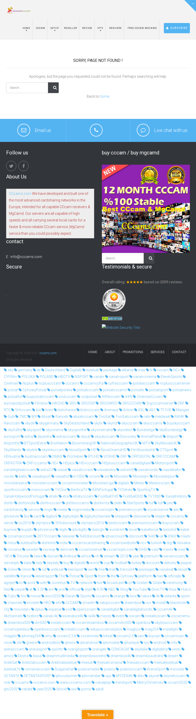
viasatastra (106, 470)
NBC (111, 589)
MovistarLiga (103, 483)
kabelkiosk (149, 529)
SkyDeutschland (76, 423)
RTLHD (93, 456)
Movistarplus (164, 476)
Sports (85, 596)
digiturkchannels (97, 516)
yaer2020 (44, 689)
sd (43, 569)
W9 (34, 416)
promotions (133, 352)
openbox (142, 623)
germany (24, 370)
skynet (153, 676)
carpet (19, 589)
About (110, 352)
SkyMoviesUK (165, 443)
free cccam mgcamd (142, 28)
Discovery (127, 436)
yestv (176, 649)
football (120, 563)
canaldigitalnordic (138, 609)
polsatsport (158, 390)
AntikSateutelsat (63, 662)
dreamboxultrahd (149, 656)
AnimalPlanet (151, 436)
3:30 (40, 589)
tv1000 (78, 476)
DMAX (57, 456)
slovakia (183, 543)
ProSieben (74, 456)
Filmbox (41, 403)
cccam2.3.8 (66, 636)
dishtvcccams (77, 503)
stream (109, 556)
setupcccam (109, 603)
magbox (133, 629)
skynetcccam (174, 676)
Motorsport (164, 463)
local (132, 529)
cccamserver (157, 510)
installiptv (170, 629)
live (99, 583)
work (31, 583)
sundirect (116, 529)
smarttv (88, 603)
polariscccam (130, 669)
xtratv (53, 496)
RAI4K (179, 416)
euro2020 (52, 596)
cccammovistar (74, 483)
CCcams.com (20, 194)
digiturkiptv (70, 516)
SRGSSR (87, 403)
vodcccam (67, 397)
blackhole (177, 603)
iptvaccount (115, 536)
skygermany (48, 423)
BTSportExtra (34, 443)
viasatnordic (147, 470)
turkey (136, 563)
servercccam (174, 556)
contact (179, 352)
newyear (68, 536)
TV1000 (154, 496)
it (36, 569)
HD (93, 450)
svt (106, 476)
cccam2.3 (124, 636)
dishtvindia (26, 503)
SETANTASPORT (37, 676)
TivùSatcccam (127, 416)
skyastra (44, 436)
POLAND (46, 377)
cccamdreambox (89, 623)
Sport (88, 576)
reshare (115, 28)
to (21, 583)
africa (85, 556)
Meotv (138, 483)
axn (90, 569)
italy (38, 563)
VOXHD (109, 456)
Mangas (182, 410)
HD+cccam (88, 463)
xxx (73, 689)
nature (145, 596)
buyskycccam (178, 423)
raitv (147, 416)
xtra (65, 496)
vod (68, 609)
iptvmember (91, 676)
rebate (26, 689)
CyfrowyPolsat (34, 390)
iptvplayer (131, 643)
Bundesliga (145, 430)
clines (26, 569)
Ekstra (22, 656)
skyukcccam (105, 436)
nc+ (143, 543)
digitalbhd (159, 649)
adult (99, 689)
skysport (33, 430)
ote (19, 643)
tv (151, 370)
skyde (29, 423)
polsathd (14, 397)
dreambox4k (120, 656)
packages (146, 569)
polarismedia (88, 669)
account (152, 563)
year (136, 556)
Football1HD (107, 496)
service (33, 510)
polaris (109, 669)
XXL (140, 410)
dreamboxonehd (92, 656)
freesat (87, 662)
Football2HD (132, 496)
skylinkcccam (52, 450)
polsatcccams (114, 390)
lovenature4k (72, 616)
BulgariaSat (64, 669)
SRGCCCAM (131, 403)
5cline (12, 569)
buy (66, 563)
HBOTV (63, 377)
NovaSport (77, 450)
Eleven (70, 596)
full (160, 503)
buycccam (171, 523)
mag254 (151, 629)
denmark (66, 549)
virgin (48, 510)
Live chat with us (170, 130)
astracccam (65, 436)
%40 (151, 536)
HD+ (54, 463)
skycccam (130, 423)
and (61, 589)
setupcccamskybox (105, 629)
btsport (172, 436)
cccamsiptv (104, 510)
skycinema (54, 430)
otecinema (142, 516)
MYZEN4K (124, 676)
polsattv (137, 390)
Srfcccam (22, 410)
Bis (26, 516)
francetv (62, 416)
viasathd (61, 476)
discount (135, 536)
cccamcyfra (93, 383)
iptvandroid (88, 643)
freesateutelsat (165, 662)
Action (127, 410)
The (61, 576)
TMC (22, 416)
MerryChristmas (149, 682)
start (88, 589)
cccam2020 (177, 682)
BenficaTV (79, 490)
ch (96, 556)
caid (154, 549)
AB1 (152, 410)
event (119, 616)
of (130, 583)
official (74, 589)
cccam (162, 370)
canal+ (98, 377)
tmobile (32, 603)
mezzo (105, 616)
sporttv (57, 649)
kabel (184, 529)
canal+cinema (144, 377)
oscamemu (180, 616)
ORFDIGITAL (141, 456)
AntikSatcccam (33, 662)
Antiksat (70, 556)
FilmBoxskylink (142, 450)
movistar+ (21, 609)
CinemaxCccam (149, 397)
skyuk (85, 436)
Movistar (120, 476)
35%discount (65, 523)
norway (48, 549)
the (113, 576)
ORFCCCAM (165, 456)
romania (14, 549)
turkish (156, 543)
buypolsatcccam (40, 397)
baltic (23, 476)
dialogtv (98, 529)
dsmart (52, 556)
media (62, 510)
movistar (177, 669)
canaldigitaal (140, 463)
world (94, 563)
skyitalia (141, 649)
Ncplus (28, 383)
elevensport (44, 576)
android (159, 643)
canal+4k (50, 616)
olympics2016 (92, 523)
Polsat (74, 576)
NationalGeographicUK (119, 443)
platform (145, 576)
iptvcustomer (66, 676)
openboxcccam (46, 629)
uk (161, 536)
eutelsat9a (28, 543)
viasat (62, 470)
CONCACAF (120, 649)
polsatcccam (87, 390)
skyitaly (52, 563)
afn (58, 603)
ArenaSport (155, 669)
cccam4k (164, 609)
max (141, 370)
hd (150, 503)
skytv (98, 423)
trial (111, 569)
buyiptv (27, 529)
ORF (123, 456)
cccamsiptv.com (120, 549)
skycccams (152, 423)
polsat (12, 390)
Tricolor (22, 556)
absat (182, 569)
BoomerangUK (83, 443)
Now (172, 589)
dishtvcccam (50, 503)
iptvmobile (110, 643)
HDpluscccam (114, 463)
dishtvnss (101, 503)
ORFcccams (36, 463)
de (38, 370)
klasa (37, 656)
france (25, 576)
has (159, 576)
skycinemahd (101, 430)
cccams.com (48, 353)
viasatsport (41, 476)
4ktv (140, 676)
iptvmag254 (31, 636)
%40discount (90, 536)
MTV (146, 443)
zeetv (117, 503)
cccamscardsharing (88, 543)
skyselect (124, 430)
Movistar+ (140, 476)
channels (14, 603)
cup (106, 563)
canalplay (103, 682)
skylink (31, 450)
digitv (63, 529)
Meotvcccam (159, 483)
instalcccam (60, 623)
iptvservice (46, 529)
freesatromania (109, 662)
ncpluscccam (49, 383)
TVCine (60, 490)
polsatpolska (61, 390)
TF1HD (166, 410)
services (157, 352)
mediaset (162, 416)
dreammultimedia (60, 656)
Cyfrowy (126, 576)
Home (26, 28)
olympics (43, 523)
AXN (128, 397)
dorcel (61, 689)
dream (172, 656)
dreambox (132, 603)
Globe (157, 583)
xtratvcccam (83, 496)
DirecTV (157, 589)
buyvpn (154, 636)
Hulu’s (185, 589)
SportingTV (145, 490)
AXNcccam (110, 397)
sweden (32, 549)
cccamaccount (20, 536)
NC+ (176, 370)
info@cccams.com (26, 257)
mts (173, 643)
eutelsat (92, 370)
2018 (123, 556)
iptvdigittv (79, 529)
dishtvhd (48, 543)
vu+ (148, 603)
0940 (142, 549)
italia (27, 563)
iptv (176, 510)
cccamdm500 (119, 623)
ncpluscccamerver (174, 383)
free (101, 569)
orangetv (99, 649)
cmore (94, 476)
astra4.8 (126, 470)
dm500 (40, 623)
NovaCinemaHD (113, 450)
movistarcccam (44, 483)
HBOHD (58, 403)
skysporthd (76, 430)
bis (38, 410)
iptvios (70, 643)
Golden (142, 583)
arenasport (37, 649)
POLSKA (28, 377)
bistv (49, 410)
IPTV (100, 28)
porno (85, 689)
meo (181, 549)
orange (119, 596)
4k (157, 596)
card (37, 516)
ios (146, 643)
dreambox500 (18, 623)
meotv (167, 549)
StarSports (135, 503)
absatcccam (83, 416)
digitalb (79, 563)
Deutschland (54, 370)
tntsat (108, 636)
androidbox (50, 643)
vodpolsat (88, 397)
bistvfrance (66, 410)
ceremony (174, 583)
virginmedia (81, 510)
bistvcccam (90, 410)
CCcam (40, 28)
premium (151, 556)
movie (35, 596)
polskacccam (143, 383)
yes (169, 503)
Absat (46, 416)
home (104, 96)
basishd (169, 529)
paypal (185, 563)
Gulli (11, 416)
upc (108, 676)
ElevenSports (171, 377)
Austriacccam (36, 456)
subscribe (179, 28)
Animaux (110, 410)
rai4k (91, 616)
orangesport (77, 649)
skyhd (111, 423)
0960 (171, 536)
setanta (170, 596)
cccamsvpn (174, 636)
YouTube (139, 589)
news (38, 556)
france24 (126, 569)
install (160, 603)
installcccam (74, 629)
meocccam (40, 490)
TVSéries (124, 490)
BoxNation (59, 443)
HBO (47, 603)
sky (10, 370)
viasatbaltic (171, 470)
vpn (140, 636)
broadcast (115, 583)
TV (72, 583)
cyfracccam (117, 383)
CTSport (166, 450)
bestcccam (117, 523)
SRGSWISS (108, 403)
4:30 (100, 589)
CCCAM (71, 603)
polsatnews (181, 390)
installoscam (155, 616)
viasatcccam (82, 470)
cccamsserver (90, 549)
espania (54, 609)
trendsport (123, 682)
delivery (169, 563)
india (63, 543)
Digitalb (75, 370)
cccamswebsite (122, 543)
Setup (54, 28)
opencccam (86, 609)
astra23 (46, 470)
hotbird (32, 616)
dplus (39, 609)
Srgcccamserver (159, 403)
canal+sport (118, 377)
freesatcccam (138, 662)
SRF (181, 403)
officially (174, 576)
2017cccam (46, 536)
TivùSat (104, 416)
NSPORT (81, 377)
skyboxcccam (166, 623)
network (86, 583)
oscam (134, 616)
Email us (43, 130)
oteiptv (160, 516)
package (110, 370)
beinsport (75, 569)
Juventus (58, 583)
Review (87, 28)
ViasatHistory (175, 496)
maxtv (185, 536)
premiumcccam (144, 523)
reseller (70, 28)
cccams (72, 383)
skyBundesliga (170, 430)
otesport (121, 516)
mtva (11, 543)
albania (127, 370)
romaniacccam (37, 669)
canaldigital (109, 609)
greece (31, 643)
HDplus (68, 463)
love (133, 596)
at (30, 589)
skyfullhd (14, 430)
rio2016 (24, 523)
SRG (72, 403)
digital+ (123, 483)
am (51, 589)
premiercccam (130, 510)
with (43, 583)
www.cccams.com (75, 682)
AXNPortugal (102, 490)
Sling (123, 589)
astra (28, 436)
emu (48, 636)
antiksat (57, 569)
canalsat (165, 569)
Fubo (11, 596)
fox (23, 596)
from (101, 576)
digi (169, 543)
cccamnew (89, 636)
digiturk (51, 516)
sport (185, 596)
